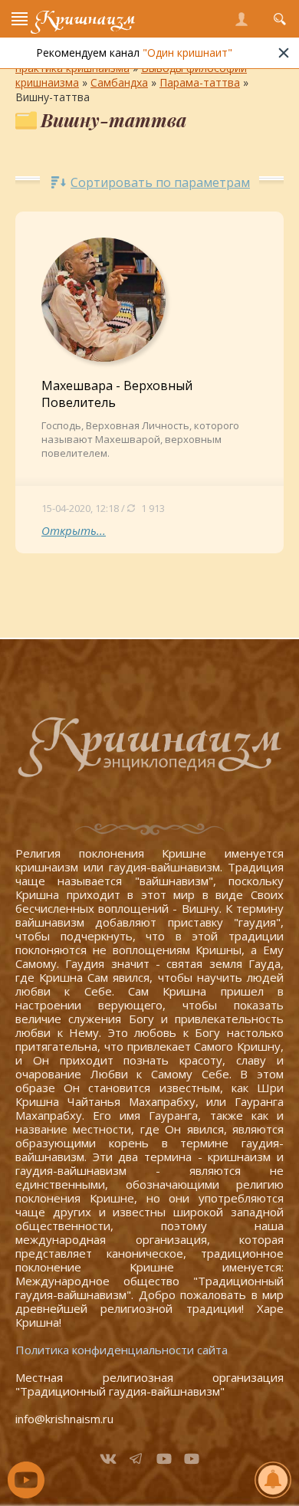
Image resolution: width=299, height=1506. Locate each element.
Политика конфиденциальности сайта (121, 1349)
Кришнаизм (85, 18)
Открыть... (73, 530)
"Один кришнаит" (187, 52)
